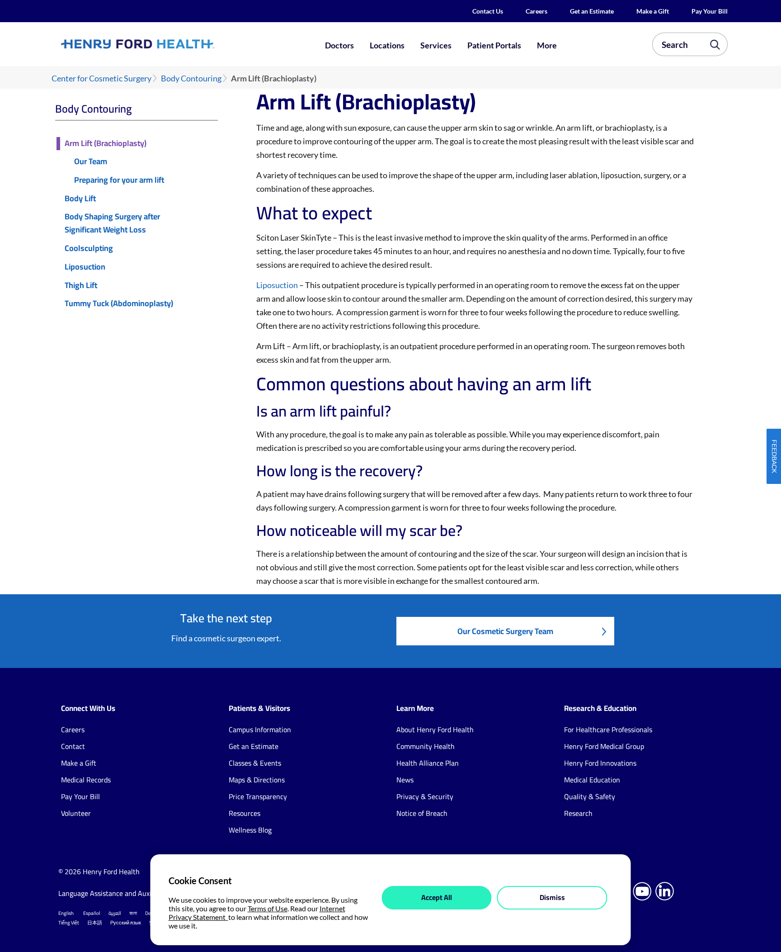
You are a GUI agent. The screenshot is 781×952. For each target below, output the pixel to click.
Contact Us (487, 11)
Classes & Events (255, 763)
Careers (536, 11)
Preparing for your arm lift (119, 180)
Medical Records (86, 779)
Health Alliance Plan (427, 763)
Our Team (90, 161)
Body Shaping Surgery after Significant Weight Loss (112, 223)
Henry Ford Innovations (600, 763)
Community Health (425, 746)
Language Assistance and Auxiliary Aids (119, 893)
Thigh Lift (81, 285)
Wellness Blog (250, 830)
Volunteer (76, 813)
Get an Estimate (592, 11)
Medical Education (592, 779)
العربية (114, 913)
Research (578, 813)
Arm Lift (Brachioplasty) (105, 143)
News (405, 779)
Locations (387, 45)
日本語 (94, 922)
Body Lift (80, 198)
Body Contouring (191, 78)
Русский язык (125, 922)
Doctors (339, 45)
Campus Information (260, 729)
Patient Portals (494, 45)
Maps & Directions (257, 779)
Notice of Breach (421, 813)
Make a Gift (652, 11)
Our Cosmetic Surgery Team (505, 631)
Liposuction (85, 267)
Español (91, 913)
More (547, 45)
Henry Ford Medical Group (604, 746)
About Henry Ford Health (435, 729)
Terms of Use (267, 908)
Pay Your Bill (710, 11)
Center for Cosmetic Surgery (101, 78)
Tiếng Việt (68, 922)
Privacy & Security (424, 796)
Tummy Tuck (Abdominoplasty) (119, 303)
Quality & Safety (589, 796)
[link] (171, 43)
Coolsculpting (89, 248)
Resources (244, 813)
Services (436, 45)
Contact (73, 746)
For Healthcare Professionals (608, 729)
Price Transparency (258, 796)
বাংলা (133, 913)
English (66, 913)
